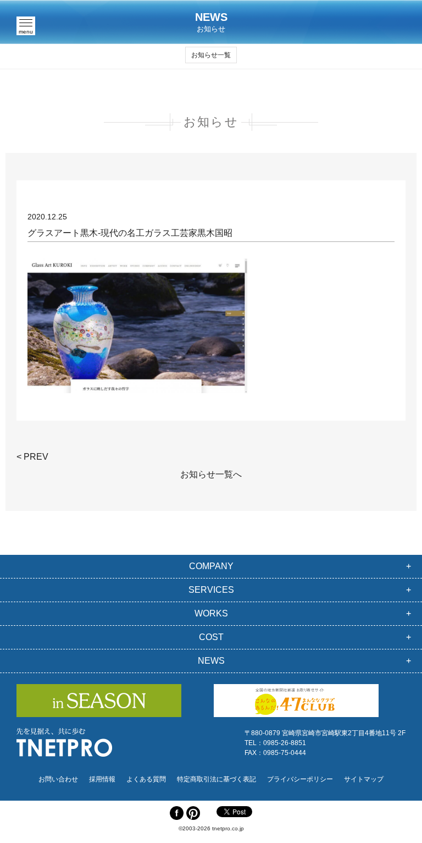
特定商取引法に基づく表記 (216, 779)
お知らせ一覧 (211, 55)
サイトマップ (364, 779)
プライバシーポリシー (300, 779)
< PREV (32, 456)
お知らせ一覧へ (211, 474)
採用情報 (102, 779)
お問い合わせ (58, 779)
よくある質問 (146, 779)
